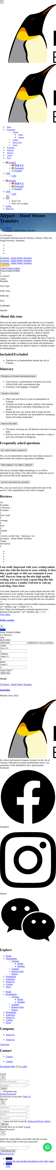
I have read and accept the (27, 1121)
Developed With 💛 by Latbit (13, 1066)
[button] (31, 197)
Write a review (7, 620)
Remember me (10, 1091)
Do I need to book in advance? (14, 450)
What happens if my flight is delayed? (16, 465)
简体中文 (19, 165)
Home (8, 228)
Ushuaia (15, 132)
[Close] (3, 1077)
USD (13, 176)
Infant (2, 662)
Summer (21, 966)
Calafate (15, 969)
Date (2, 637)
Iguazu (14, 974)
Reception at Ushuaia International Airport (18, 376)
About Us (10, 981)
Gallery (3, 268)
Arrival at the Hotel (9, 424)
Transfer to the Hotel (9, 393)
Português (19, 168)
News (9, 158)
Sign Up (9, 208)
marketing (5, 690)
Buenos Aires (17, 971)
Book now (5, 673)
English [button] (12, 162)
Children (4, 654)
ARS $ (9, 1165)
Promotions (11, 976)
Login (8, 206)
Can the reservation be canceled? (15, 482)
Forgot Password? (8, 1094)
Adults (3, 645)
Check (3, 278)
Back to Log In (7, 1154)
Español (18, 171)
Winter (20, 963)
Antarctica (10, 979)
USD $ (30, 1159)
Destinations (11, 958)
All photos (4, 265)
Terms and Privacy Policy (39, 1121)
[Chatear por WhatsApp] (47, 1147)
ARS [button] (8, 173)
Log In (27, 1127)
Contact (9, 984)
